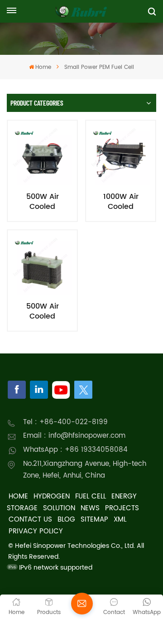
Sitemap (94, 519)
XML (120, 519)
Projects (122, 508)
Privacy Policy (36, 531)
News (90, 508)
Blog (66, 519)
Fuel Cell (90, 496)
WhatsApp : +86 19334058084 (75, 449)
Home (43, 67)
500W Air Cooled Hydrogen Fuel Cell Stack (42, 311)
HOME (18, 496)
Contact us (30, 519)
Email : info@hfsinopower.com (74, 435)
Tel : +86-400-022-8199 (65, 422)
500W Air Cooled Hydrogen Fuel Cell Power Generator (42, 202)
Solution (59, 508)
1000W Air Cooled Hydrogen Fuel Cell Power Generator (121, 202)
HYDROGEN (52, 496)
